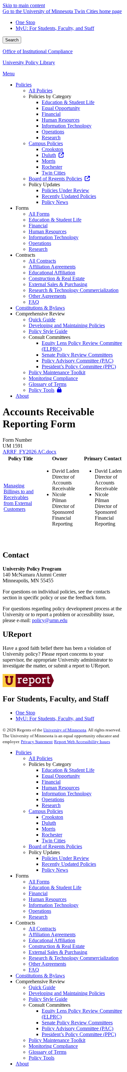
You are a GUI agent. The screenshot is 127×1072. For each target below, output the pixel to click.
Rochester (52, 834)
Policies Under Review (65, 858)
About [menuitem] (22, 396)
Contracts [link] (25, 255)
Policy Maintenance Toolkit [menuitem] (57, 372)
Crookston (52, 817)
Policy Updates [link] (44, 184)
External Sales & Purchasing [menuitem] (58, 284)
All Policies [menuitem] (40, 90)
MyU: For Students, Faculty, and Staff (55, 28)
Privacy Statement (37, 741)
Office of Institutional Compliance (38, 51)
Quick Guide (42, 987)
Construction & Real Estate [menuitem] (57, 278)
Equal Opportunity (61, 776)
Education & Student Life (68, 770)
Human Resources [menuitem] (60, 120)
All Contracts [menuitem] (42, 261)
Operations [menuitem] (53, 131)
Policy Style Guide (48, 999)
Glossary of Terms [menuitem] (47, 384)
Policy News (55, 870)
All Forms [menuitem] (39, 214)
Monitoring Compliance (53, 1046)
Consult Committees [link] (49, 337)
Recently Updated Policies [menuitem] (69, 196)
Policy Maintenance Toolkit (57, 1040)
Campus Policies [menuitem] (46, 143)
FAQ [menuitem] (34, 302)
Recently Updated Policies (69, 864)
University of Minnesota (64, 729)
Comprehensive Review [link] (40, 313)
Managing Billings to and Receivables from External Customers (19, 497)
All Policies (40, 758)
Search (12, 40)
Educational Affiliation (52, 940)
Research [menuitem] (51, 137)
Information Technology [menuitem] (67, 126)
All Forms (39, 881)
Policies (24, 752)
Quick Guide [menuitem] (42, 319)
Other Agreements (47, 964)
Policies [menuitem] (24, 84)
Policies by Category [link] (50, 96)
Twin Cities (53, 840)
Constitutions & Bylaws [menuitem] (40, 308)
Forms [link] (22, 208)
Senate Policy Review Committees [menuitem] (77, 355)
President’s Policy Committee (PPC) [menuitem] (79, 366)
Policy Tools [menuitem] (41, 390)
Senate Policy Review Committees (77, 1022)
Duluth (49, 823)
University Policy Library (29, 62)
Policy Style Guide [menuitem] (48, 331)
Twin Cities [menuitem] (53, 173)
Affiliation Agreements (52, 934)
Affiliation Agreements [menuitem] (52, 266)
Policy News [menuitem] (55, 202)
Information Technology (67, 793)
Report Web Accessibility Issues (82, 741)
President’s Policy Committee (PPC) (79, 1034)
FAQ (34, 969)
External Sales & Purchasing (58, 952)
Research (51, 805)
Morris (48, 829)
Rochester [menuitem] (52, 167)
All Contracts (42, 928)
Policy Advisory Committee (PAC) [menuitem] (77, 360)
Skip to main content (24, 5)
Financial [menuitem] (51, 114)
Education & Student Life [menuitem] (68, 102)
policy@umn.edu (49, 620)
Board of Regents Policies (55, 846)
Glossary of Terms (47, 1052)
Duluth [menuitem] (49, 155)
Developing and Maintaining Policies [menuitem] (67, 325)
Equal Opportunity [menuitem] (61, 108)
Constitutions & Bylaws (40, 975)
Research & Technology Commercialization (74, 958)
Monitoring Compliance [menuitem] (53, 378)
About (22, 1063)
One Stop (25, 22)
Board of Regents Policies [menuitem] (55, 178)
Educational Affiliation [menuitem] (52, 272)
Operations (53, 799)
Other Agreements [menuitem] (47, 296)
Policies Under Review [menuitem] (65, 190)
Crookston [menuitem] (52, 149)
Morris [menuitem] (48, 161)
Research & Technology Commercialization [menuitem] (74, 290)
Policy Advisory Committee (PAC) (77, 1028)
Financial (51, 782)
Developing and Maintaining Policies (67, 993)
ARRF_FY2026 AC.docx (29, 451)
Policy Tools (41, 1058)
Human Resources (60, 787)
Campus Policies (46, 811)
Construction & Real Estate (57, 946)
